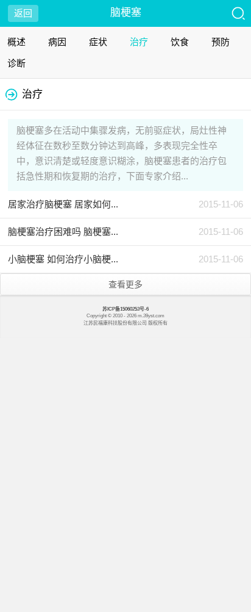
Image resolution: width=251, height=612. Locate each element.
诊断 (16, 63)
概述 (16, 42)
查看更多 (125, 284)
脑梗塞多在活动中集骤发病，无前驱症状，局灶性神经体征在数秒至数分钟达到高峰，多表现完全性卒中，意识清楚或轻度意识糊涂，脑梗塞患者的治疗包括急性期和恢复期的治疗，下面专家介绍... (121, 153)
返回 (23, 13)
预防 (220, 42)
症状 (98, 42)
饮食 (180, 42)
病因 (57, 42)
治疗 (139, 42)
